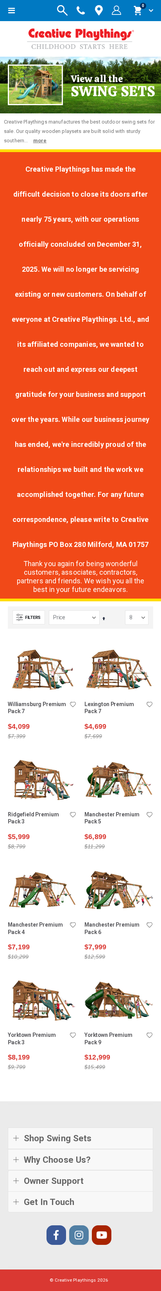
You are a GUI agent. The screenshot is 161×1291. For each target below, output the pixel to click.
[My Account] (116, 10)
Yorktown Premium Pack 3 (32, 1038)
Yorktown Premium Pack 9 (108, 1038)
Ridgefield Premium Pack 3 (33, 818)
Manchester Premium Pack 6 (112, 928)
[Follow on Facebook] (56, 1235)
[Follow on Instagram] (79, 1235)
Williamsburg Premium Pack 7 (37, 708)
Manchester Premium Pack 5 (112, 818)
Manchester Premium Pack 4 (35, 928)
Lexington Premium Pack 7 (109, 708)
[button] (73, 705)
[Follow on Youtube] (101, 1235)
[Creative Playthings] (80, 37)
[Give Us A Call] (81, 10)
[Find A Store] (99, 10)
